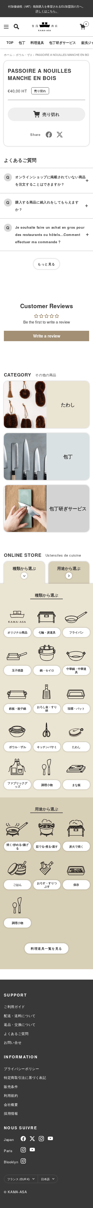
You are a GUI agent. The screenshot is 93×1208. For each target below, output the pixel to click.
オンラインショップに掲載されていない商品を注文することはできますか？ (50, 180)
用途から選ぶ (68, 568)
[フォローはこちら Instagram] (41, 1138)
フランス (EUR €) (18, 1179)
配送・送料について (20, 1015)
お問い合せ (12, 1042)
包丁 (22, 42)
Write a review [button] (46, 336)
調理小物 (47, 785)
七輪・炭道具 (47, 632)
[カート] (82, 26)
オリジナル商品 (17, 632)
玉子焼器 (17, 670)
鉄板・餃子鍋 (17, 708)
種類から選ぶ (24, 568)
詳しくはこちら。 (47, 11)
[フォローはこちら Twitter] (32, 1138)
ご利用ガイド (14, 1006)
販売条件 (11, 1086)
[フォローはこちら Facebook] (23, 1138)
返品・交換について (20, 1024)
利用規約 (11, 1095)
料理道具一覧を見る (46, 948)
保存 (76, 885)
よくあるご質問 (16, 1033)
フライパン (76, 632)
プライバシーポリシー (21, 1068)
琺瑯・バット (76, 708)
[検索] (16, 26)
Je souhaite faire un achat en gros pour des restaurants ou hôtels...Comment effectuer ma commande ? (49, 234)
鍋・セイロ (47, 670)
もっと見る (46, 264)
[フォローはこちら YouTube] (50, 1138)
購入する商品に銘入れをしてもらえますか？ (47, 206)
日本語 (45, 1179)
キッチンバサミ (47, 747)
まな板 (76, 785)
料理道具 (37, 42)
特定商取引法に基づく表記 (25, 1077)
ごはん (17, 885)
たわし (76, 747)
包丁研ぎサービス (62, 42)
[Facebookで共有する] (49, 134)
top (9, 42)
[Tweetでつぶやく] (60, 134)
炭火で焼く (76, 846)
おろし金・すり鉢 (47, 708)
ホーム (8, 54)
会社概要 (11, 1104)
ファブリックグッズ (17, 784)
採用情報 (11, 1113)
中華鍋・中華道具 (76, 670)
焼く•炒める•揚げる (17, 846)
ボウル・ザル (24, 54)
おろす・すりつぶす (47, 884)
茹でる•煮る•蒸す (47, 846)
